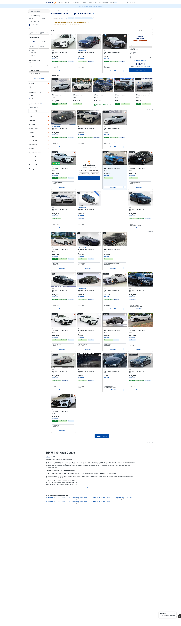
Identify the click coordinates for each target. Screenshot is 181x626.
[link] (71, 61)
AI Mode (113, 2)
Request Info (62, 70)
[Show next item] (124, 158)
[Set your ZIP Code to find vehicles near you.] (93, 14)
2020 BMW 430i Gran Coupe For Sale (78, 501)
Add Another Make (39, 78)
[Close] (174, 613)
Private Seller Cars (75, 2)
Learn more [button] (46, 110)
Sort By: (139, 31)
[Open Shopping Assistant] (179, 616)
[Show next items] (150, 18)
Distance (31, 18)
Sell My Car (84, 2)
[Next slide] (150, 92)
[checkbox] (32, 53)
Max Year (42, 32)
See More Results (102, 436)
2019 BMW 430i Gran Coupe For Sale (100, 497)
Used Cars (60, 2)
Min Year (32, 32)
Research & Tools (103, 2)
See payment (55, 58)
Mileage (31, 86)
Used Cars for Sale (55, 10)
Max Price (41, 44)
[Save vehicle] (74, 36)
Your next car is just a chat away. (90, 6)
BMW (62, 10)
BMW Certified (82, 50)
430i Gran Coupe (69, 10)
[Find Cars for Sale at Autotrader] (51, 2)
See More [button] (89, 488)
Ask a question (89, 178)
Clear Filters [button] (64, 18)
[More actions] (73, 71)
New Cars (67, 2)
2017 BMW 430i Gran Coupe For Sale (123, 497)
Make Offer (138, 308)
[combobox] (39, 11)
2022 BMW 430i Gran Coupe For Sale (78, 497)
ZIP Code (43, 18)
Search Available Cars (140, 70)
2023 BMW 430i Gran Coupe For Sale (55, 501)
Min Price (31, 44)
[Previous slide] (53, 92)
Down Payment (133, 52)
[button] (127, 2)
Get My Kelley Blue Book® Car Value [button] (140, 60)
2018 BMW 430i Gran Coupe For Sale (100, 501)
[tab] (48, 456)
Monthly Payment (133, 44)
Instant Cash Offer (93, 2)
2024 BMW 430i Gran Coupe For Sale (55, 497)
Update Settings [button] (147, 66)
